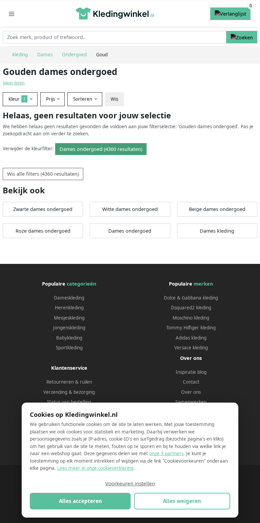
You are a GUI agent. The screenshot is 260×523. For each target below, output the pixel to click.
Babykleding (69, 338)
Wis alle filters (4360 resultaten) (43, 174)
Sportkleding (69, 348)
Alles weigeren (182, 501)
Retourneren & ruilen (69, 382)
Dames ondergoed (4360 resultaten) (101, 149)
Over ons (191, 392)
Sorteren (83, 99)
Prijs (51, 99)
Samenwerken (191, 402)
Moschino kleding (191, 318)
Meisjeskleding (69, 318)
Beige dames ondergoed (217, 209)
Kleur (17, 99)
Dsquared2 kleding (191, 308)
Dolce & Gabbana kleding (191, 298)
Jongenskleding (69, 328)
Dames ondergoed (129, 231)
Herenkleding (69, 308)
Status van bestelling (69, 402)
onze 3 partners (166, 453)
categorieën (81, 283)
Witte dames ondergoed (130, 209)
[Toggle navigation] (11, 14)
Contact (191, 382)
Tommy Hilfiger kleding (191, 328)
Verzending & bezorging (69, 392)
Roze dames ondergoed (43, 231)
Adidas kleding (191, 338)
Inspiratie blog (191, 372)
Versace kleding (191, 348)
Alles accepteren (80, 501)
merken (203, 283)
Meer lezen (14, 83)
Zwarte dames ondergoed (42, 209)
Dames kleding (217, 231)
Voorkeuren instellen (130, 483)
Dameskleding (69, 298)
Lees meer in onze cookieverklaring (95, 468)
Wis (114, 99)
